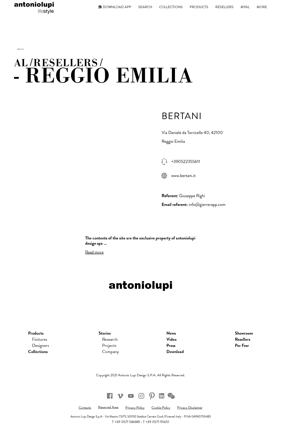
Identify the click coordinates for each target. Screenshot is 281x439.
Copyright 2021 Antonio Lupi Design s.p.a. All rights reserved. (140, 375)
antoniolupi (34, 7)
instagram (141, 396)
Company (110, 351)
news (171, 333)
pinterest (152, 396)
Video (171, 339)
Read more (94, 252)
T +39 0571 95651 (156, 422)
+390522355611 (185, 161)
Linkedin (161, 395)
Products (35, 333)
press (170, 345)
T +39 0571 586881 (126, 422)
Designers (40, 345)
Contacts (85, 407)
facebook (109, 396)
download (175, 351)
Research (110, 339)
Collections (38, 351)
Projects (109, 345)
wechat (171, 396)
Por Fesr (242, 345)
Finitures (39, 339)
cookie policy (160, 407)
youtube (131, 396)
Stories (105, 333)
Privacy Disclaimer (189, 407)
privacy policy (134, 407)
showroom (244, 333)
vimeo (120, 396)
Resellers (242, 339)
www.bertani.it (183, 175)
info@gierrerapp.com (207, 204)
